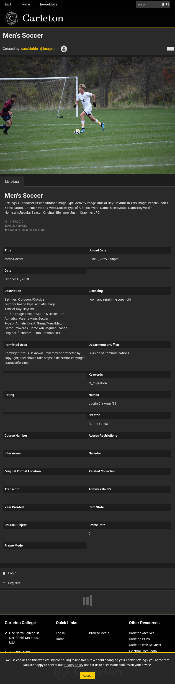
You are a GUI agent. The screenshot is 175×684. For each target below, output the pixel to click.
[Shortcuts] (170, 48)
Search (167, 4)
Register (14, 583)
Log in (9, 4)
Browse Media (48, 4)
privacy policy (73, 665)
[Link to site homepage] (34, 18)
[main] (87, 321)
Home (26, 4)
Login (12, 573)
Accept (88, 675)
